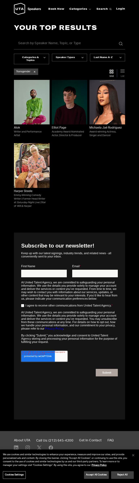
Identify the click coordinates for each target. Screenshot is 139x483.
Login (120, 9)
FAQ (111, 440)
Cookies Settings (14, 475)
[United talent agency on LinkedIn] (16, 447)
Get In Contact (90, 440)
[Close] (133, 455)
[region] (69, 466)
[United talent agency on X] (39, 447)
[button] (34, 71)
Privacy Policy (99, 465)
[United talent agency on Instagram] (28, 447)
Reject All (122, 475)
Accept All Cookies (96, 475)
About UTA (22, 440)
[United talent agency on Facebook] (51, 447)
